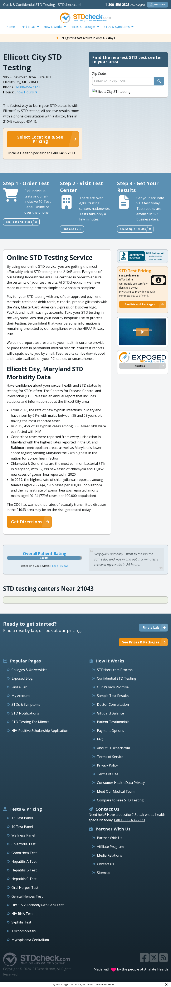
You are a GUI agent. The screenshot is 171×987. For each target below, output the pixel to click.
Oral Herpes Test (24, 887)
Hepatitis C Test (23, 878)
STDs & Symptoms (25, 704)
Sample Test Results (113, 695)
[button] (142, 332)
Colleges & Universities (29, 669)
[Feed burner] (163, 960)
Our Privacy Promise (113, 687)
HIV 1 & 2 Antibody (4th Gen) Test (37, 905)
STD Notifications (25, 713)
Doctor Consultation (113, 704)
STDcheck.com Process (115, 669)
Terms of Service (110, 756)
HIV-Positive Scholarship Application (39, 730)
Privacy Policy (107, 765)
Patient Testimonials (113, 722)
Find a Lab (19, 687)
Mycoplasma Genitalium (30, 939)
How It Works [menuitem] (53, 27)
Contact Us (105, 864)
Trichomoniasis (23, 931)
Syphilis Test (21, 922)
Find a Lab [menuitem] (28, 27)
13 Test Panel (22, 818)
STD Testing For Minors (30, 722)
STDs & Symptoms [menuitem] (117, 27)
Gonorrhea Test (24, 853)
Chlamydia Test (23, 844)
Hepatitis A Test (23, 861)
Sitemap (103, 872)
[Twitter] (154, 960)
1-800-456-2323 (125, 4)
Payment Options (110, 730)
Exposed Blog (22, 678)
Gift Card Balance (110, 713)
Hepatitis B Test (24, 870)
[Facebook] (145, 960)
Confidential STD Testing (116, 678)
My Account (20, 695)
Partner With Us (109, 837)
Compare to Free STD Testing (120, 800)
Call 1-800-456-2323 (129, 820)
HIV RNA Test (22, 913)
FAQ (100, 739)
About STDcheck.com (113, 748)
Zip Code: (99, 73)
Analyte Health (156, 969)
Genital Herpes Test (27, 896)
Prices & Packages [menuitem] (83, 27)
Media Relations (109, 855)
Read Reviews (60, 566)
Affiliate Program (110, 846)
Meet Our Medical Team (116, 791)
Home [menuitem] (10, 27)
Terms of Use (107, 774)
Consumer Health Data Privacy (121, 782)
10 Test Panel (22, 826)
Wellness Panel (23, 835)
